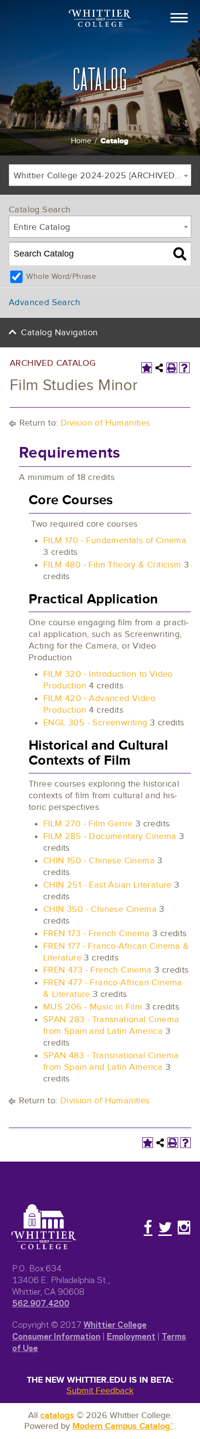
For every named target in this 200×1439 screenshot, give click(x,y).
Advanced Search (44, 302)
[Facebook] (148, 1227)
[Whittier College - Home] (44, 1227)
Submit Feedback (100, 1391)
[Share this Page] (159, 367)
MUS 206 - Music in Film (92, 1007)
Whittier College (115, 1324)
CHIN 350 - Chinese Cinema (100, 909)
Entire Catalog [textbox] (42, 227)
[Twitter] (165, 1227)
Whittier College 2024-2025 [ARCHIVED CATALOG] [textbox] (102, 176)
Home (81, 141)
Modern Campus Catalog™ (123, 1426)
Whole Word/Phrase (61, 276)
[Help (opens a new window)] (184, 367)
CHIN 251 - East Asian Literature (107, 885)
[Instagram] (184, 1227)
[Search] (179, 254)
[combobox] (100, 175)
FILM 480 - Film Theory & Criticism (112, 565)
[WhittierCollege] (100, 19)
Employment (131, 1335)
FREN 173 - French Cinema (96, 933)
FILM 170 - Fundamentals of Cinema (114, 540)
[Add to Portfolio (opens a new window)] (146, 367)
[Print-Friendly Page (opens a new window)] (172, 367)
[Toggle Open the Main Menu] (179, 17)
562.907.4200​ (40, 1302)
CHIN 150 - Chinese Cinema (99, 861)
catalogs (57, 1415)
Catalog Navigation (59, 332)
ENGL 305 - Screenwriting (95, 723)
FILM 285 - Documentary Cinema (110, 836)
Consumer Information (56, 1335)
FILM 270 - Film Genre (88, 824)
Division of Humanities (105, 423)
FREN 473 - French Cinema (97, 970)
